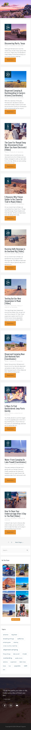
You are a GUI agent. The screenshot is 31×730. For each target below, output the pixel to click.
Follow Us (16, 619)
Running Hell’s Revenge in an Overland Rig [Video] (15, 250)
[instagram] (12, 705)
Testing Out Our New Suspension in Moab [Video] (13, 301)
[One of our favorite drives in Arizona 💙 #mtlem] (22, 583)
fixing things (6, 654)
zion (4, 669)
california (20, 639)
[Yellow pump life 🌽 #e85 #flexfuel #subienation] (9, 570)
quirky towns (18, 658)
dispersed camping (10, 650)
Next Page (19, 542)
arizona (5, 634)
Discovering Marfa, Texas (15, 43)
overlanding (7, 658)
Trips (6, 46)
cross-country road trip (10, 646)
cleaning (15, 642)
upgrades (17, 666)
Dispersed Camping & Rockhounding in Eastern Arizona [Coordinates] (15, 93)
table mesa (22, 662)
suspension (13, 662)
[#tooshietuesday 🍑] (9, 610)
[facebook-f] (6, 705)
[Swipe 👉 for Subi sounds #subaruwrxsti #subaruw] (22, 597)
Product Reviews (11, 305)
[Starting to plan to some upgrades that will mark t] (9, 583)
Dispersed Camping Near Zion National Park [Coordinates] (15, 356)
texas (4, 666)
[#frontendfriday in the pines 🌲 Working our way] (22, 570)
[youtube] (17, 705)
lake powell (16, 654)
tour (10, 666)
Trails (7, 152)
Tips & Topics (9, 413)
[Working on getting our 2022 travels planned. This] (9, 597)
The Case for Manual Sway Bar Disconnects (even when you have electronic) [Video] (15, 146)
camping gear (7, 642)
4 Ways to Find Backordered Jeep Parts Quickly (15, 408)
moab (24, 654)
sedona (5, 662)
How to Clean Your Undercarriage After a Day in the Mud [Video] (15, 513)
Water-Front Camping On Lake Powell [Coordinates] (15, 460)
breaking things (8, 639)
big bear (14, 634)
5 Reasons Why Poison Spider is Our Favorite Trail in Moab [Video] (14, 199)
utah (25, 666)
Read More (10, 60)
